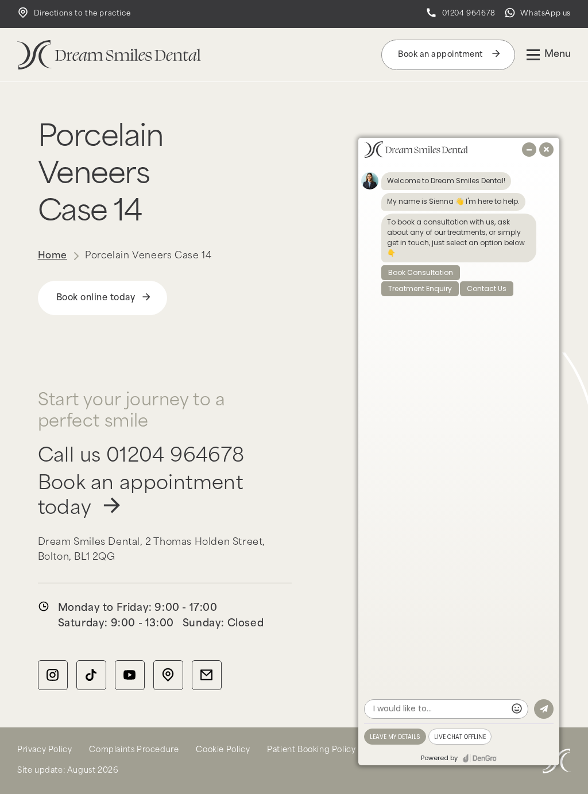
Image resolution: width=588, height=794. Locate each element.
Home (52, 256)
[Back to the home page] (109, 54)
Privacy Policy (44, 750)
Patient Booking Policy (311, 750)
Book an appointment (441, 55)
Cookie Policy (223, 750)
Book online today (96, 298)
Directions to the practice (81, 13)
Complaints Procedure (134, 750)
